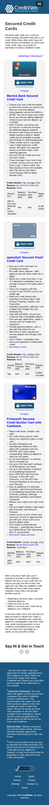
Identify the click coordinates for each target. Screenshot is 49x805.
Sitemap (15, 784)
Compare (24, 91)
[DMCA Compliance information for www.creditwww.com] (24, 770)
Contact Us (32, 784)
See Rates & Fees (17, 347)
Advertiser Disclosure (31, 56)
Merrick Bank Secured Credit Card (22, 97)
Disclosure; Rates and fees (22, 535)
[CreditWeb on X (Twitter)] (21, 652)
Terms (24, 787)
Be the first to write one (27, 185)
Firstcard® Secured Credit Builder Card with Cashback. (24, 422)
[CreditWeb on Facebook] (27, 652)
